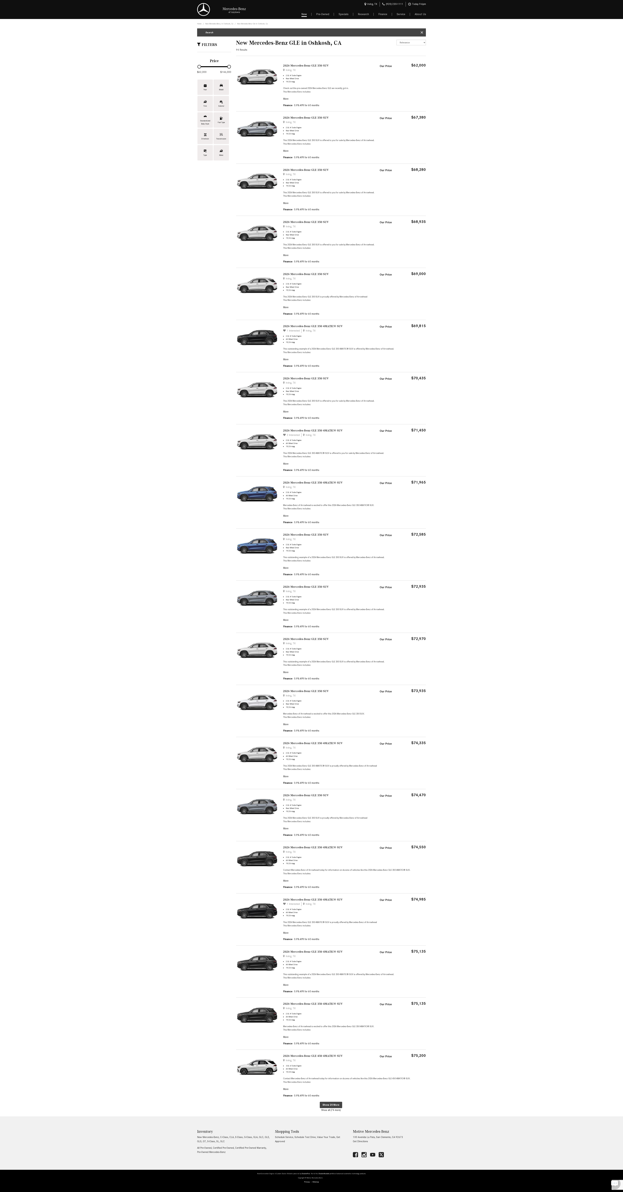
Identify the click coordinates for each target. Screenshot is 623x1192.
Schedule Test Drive (305, 1137)
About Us (420, 14)
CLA (231, 1137)
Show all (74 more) (331, 1110)
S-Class (211, 1141)
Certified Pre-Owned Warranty (250, 1147)
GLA (255, 1137)
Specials (343, 14)
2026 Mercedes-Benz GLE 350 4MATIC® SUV (313, 326)
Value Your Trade (326, 1137)
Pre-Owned (322, 14)
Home (199, 24)
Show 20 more (331, 1104)
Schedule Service (284, 1137)
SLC (222, 1141)
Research (363, 14)
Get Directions (360, 1141)
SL (217, 1141)
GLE (267, 1137)
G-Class (248, 1137)
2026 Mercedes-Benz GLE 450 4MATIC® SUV (313, 1055)
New (304, 14)
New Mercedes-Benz (208, 1137)
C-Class (224, 1137)
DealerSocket (324, 1173)
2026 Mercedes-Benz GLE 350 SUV (306, 65)
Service (401, 14)
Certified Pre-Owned (223, 1147)
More (285, 98)
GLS (199, 1141)
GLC (261, 1137)
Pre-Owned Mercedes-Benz (211, 1152)
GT (204, 1141)
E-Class (239, 1137)
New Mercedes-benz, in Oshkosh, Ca (219, 24)
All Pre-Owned (204, 1147)
